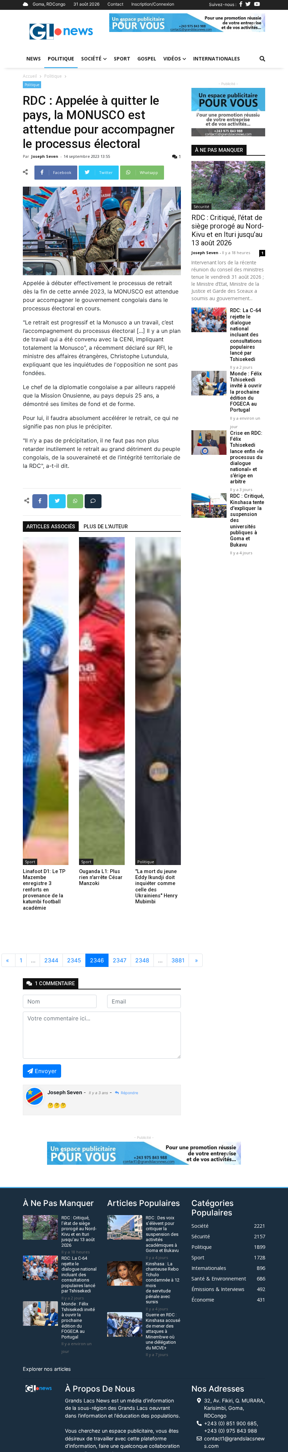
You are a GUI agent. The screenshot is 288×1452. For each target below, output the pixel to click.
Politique (61, 58)
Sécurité (201, 206)
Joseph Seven (45, 156)
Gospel (146, 58)
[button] (121, 22)
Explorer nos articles (47, 1369)
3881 (177, 960)
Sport (122, 58)
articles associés (50, 527)
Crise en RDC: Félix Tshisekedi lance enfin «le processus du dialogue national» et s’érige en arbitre (246, 457)
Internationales (216, 58)
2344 (51, 960)
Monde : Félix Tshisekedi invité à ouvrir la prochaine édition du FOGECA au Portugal (246, 392)
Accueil (30, 76)
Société (91, 58)
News (33, 58)
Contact (115, 4)
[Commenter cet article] (93, 500)
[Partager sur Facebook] (40, 500)
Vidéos (172, 58)
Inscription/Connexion (152, 4)
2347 (119, 960)
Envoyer (46, 1071)
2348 (142, 960)
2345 (74, 960)
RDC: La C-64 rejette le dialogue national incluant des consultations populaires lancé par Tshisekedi (246, 335)
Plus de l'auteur (106, 527)
